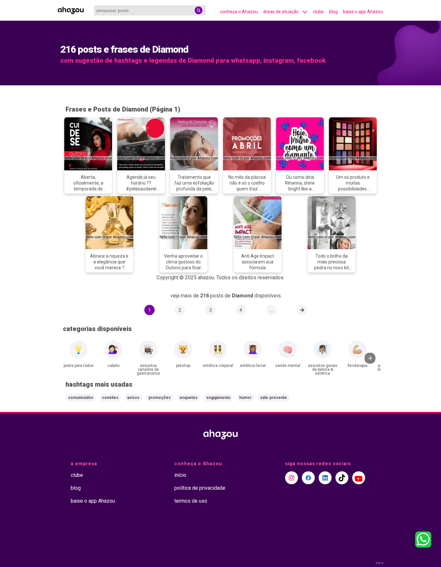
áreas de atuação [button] (281, 11)
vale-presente (273, 397)
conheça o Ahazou (239, 11)
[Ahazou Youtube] (358, 477)
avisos (133, 397)
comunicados (80, 397)
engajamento (218, 397)
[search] (198, 10)
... (271, 310)
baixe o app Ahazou (363, 11)
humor (245, 397)
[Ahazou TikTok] (341, 477)
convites (110, 397)
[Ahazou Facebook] (308, 477)
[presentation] (369, 358)
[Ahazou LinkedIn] (325, 477)
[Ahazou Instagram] (291, 477)
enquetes (188, 397)
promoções (160, 397)
